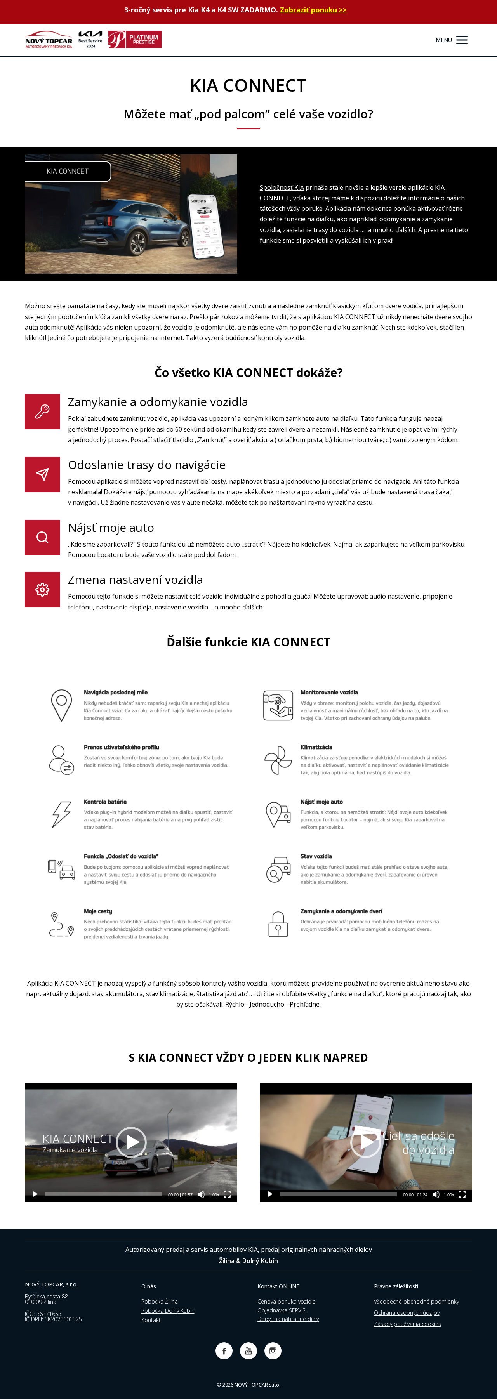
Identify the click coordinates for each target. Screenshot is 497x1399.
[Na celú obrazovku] (227, 1194)
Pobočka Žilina (159, 1301)
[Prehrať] (35, 1194)
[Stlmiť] (201, 1194)
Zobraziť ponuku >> (313, 9)
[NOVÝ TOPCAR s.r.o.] (93, 40)
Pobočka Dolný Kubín (168, 1310)
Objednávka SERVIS (281, 1310)
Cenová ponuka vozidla (286, 1301)
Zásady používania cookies (407, 1324)
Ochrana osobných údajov (407, 1312)
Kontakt (151, 1320)
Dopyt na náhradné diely (288, 1319)
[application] (131, 1142)
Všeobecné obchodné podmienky (416, 1301)
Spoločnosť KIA (282, 187)
